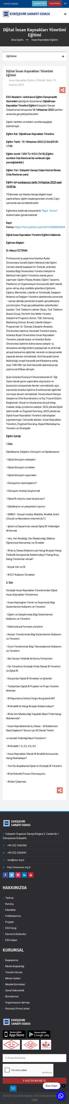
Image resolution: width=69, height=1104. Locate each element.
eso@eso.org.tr (15, 860)
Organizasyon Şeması (17, 1002)
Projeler (9, 922)
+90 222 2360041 (17, 852)
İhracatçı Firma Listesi (17, 1008)
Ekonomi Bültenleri (15, 934)
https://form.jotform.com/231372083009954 (40, 227)
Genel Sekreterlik (14, 990)
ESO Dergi (10, 928)
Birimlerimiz (12, 996)
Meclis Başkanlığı (14, 966)
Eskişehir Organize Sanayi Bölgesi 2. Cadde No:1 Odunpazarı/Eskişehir (31, 836)
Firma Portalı (54, 3)
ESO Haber (11, 940)
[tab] (35, 56)
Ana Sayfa (17, 39)
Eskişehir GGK (39, 3)
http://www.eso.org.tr (19, 867)
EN (65, 4)
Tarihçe (9, 897)
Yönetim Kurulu (13, 972)
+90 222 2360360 (11, 4)
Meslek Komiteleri (15, 984)
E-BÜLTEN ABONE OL (34, 1080)
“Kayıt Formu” (50, 210)
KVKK (35, 1100)
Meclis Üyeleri (13, 978)
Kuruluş (9, 903)
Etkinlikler (10, 910)
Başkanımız (11, 960)
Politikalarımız (13, 916)
